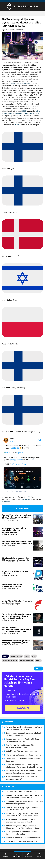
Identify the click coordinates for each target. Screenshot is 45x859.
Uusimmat (8, 722)
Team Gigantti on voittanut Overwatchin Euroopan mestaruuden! (21, 833)
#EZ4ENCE (15, 448)
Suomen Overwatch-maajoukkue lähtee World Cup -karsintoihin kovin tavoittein (16, 517)
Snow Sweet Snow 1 (26, 660)
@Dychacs (6, 502)
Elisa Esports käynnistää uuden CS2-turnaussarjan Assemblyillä (15, 559)
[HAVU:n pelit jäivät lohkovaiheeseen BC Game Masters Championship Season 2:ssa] (38, 631)
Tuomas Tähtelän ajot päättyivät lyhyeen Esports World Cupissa (22, 808)
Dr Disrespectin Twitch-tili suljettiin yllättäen (23, 841)
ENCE (34, 656)
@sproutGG (20, 453)
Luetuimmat (9, 786)
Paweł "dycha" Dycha (10, 660)
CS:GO (27, 656)
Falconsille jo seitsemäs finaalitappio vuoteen (12, 585)
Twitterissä (25, 499)
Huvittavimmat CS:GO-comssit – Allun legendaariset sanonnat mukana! (20, 820)
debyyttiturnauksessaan (20, 83)
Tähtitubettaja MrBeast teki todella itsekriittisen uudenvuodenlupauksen (24, 802)
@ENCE (12, 441)
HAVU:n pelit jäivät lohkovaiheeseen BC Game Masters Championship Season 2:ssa (17, 629)
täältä (23, 111)
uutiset (4, 521)
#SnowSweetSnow (19, 464)
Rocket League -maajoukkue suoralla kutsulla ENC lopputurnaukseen (14, 530)
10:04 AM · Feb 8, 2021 (24, 492)
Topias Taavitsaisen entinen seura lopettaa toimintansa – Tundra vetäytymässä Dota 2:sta (16, 616)
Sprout (38, 660)
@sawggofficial (16, 459)
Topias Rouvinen (7, 30)
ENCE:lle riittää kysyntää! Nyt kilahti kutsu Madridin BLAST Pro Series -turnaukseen (22, 814)
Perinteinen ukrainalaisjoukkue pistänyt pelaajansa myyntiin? (16, 641)
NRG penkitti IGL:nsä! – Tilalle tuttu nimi (21, 791)
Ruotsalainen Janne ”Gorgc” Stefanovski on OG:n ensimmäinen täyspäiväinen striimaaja (23, 826)
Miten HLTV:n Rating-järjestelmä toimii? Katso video (21, 112)
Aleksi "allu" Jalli (16, 656)
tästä (17, 125)
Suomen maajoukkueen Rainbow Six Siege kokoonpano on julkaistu (17, 542)
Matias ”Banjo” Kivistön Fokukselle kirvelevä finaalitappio (17, 602)
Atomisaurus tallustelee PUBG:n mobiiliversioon (25, 838)
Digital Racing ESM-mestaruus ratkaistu (15, 572)
